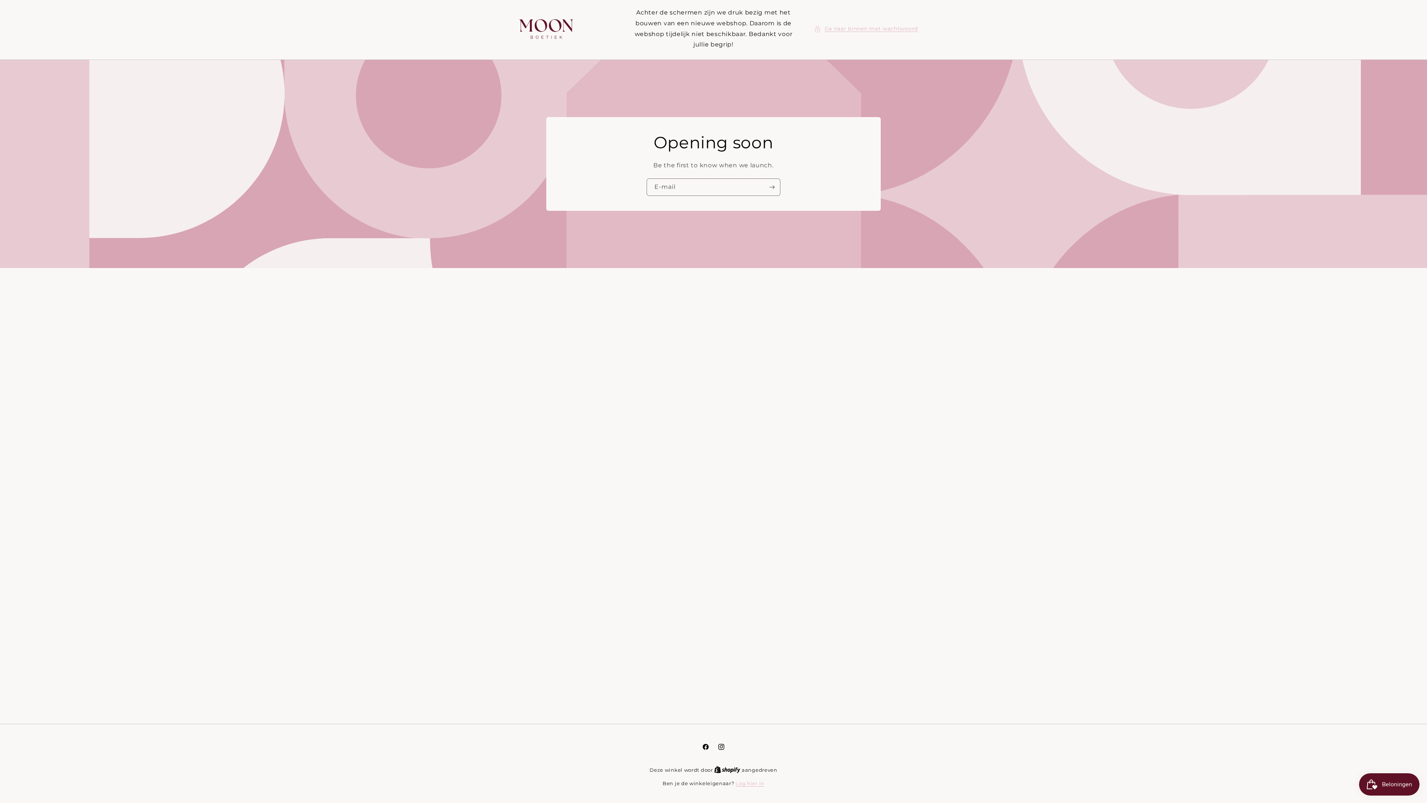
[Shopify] (728, 770)
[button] (866, 28)
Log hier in (749, 783)
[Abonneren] (772, 187)
